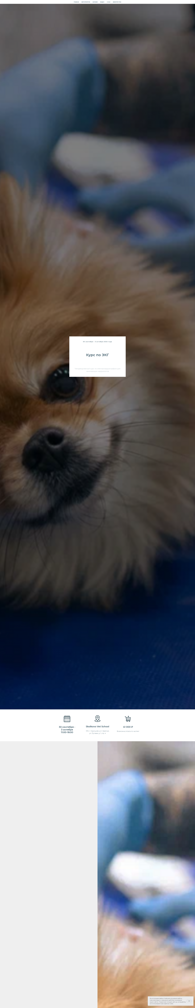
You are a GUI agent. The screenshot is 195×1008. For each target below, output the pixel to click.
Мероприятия (85, 2)
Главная (76, 2)
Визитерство (117, 2)
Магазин (95, 2)
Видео (102, 2)
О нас (108, 2)
